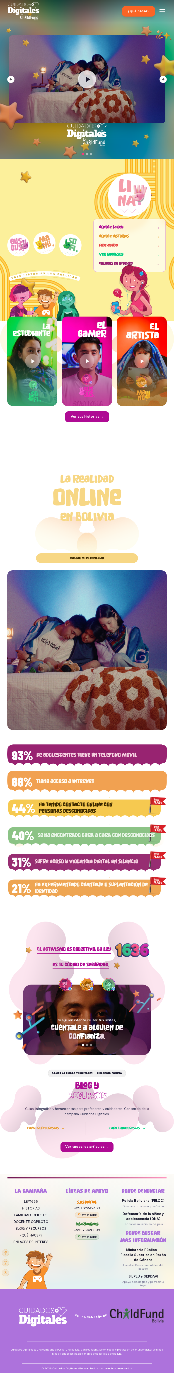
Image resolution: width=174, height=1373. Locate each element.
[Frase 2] (87, 1045)
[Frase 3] (91, 1045)
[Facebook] (5, 1252)
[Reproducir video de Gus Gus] (87, 361)
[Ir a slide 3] (91, 154)
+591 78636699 (87, 1230)
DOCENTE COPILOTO (31, 1221)
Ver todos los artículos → (87, 1146)
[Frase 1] (83, 1045)
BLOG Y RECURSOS (31, 1228)
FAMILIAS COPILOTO (30, 1215)
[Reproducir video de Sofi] (32, 361)
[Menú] (162, 11)
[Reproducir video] (87, 79)
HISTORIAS (31, 1208)
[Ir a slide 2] (87, 154)
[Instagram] (5, 1262)
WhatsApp (89, 1215)
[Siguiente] (105, 1029)
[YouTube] (5, 1272)
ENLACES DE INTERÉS (30, 1242)
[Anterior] (68, 1029)
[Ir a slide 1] (83, 154)
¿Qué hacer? (139, 11)
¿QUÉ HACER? (30, 1235)
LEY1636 (31, 1201)
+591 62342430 (87, 1208)
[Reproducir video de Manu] (142, 361)
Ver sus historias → (87, 416)
